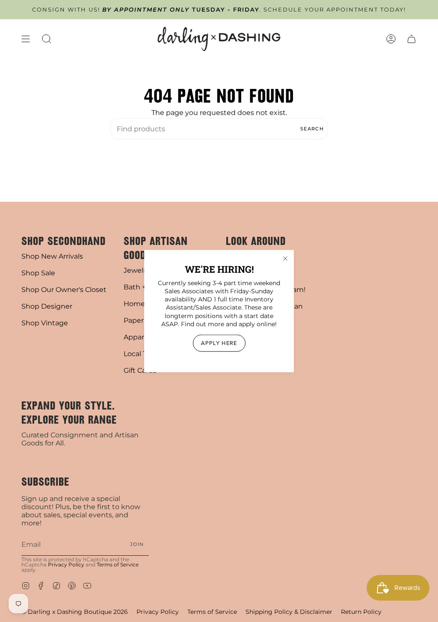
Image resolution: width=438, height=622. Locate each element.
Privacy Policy (66, 564)
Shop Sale (38, 273)
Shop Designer (46, 306)
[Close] (285, 258)
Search (312, 129)
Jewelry (137, 270)
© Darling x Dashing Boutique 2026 (74, 612)
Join (137, 544)
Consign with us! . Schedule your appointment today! (219, 9)
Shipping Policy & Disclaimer (289, 612)
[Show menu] (25, 39)
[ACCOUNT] (391, 39)
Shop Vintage (44, 323)
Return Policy (361, 612)
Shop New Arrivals (52, 256)
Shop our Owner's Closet (64, 290)
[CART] (411, 39)
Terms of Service (118, 564)
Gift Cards (140, 370)
